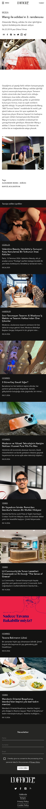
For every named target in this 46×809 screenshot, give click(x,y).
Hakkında (23, 794)
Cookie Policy (23, 805)
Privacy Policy (35, 762)
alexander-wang (10, 183)
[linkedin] (14, 35)
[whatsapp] (21, 35)
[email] (4, 35)
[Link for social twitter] (16, 789)
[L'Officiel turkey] (23, 3)
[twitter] (18, 35)
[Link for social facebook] (20, 789)
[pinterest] (11, 35)
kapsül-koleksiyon (11, 187)
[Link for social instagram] (25, 789)
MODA (5, 12)
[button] (41, 153)
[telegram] (25, 35)
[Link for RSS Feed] (30, 789)
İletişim (23, 798)
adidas (23, 183)
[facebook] (7, 35)
